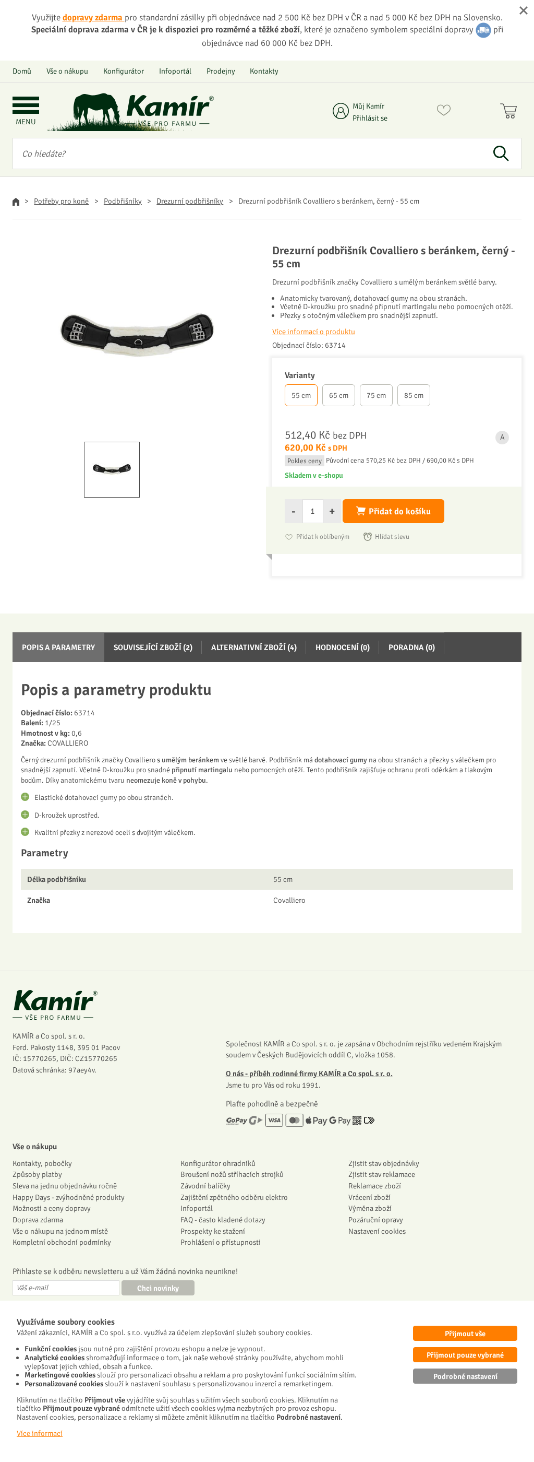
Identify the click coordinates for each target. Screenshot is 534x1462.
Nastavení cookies (377, 1231)
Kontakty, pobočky (42, 1163)
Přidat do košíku (400, 511)
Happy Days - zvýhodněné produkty (69, 1197)
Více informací (40, 1433)
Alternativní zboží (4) (254, 647)
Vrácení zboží (369, 1197)
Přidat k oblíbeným (322, 537)
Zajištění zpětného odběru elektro (234, 1197)
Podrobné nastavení (465, 1376)
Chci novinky (158, 1288)
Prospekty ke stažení (212, 1231)
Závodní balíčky (205, 1185)
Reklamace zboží (374, 1185)
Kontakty (264, 71)
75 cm (376, 395)
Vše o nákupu (67, 71)
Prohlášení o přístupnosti (220, 1242)
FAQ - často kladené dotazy (222, 1219)
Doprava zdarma (38, 1219)
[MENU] (26, 106)
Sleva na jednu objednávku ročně (65, 1185)
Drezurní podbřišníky (189, 201)
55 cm (301, 395)
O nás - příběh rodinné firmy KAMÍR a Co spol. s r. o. (309, 1073)
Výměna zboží (370, 1208)
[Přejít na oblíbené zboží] (444, 112)
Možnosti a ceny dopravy (52, 1208)
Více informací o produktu (313, 331)
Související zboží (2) (153, 647)
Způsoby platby (37, 1174)
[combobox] (247, 153)
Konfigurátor (123, 71)
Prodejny (221, 71)
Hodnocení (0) (342, 647)
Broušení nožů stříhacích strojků (232, 1174)
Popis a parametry (58, 647)
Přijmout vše (465, 1333)
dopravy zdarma (94, 17)
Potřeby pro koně (61, 201)
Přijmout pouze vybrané (465, 1355)
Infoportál (175, 71)
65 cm (338, 395)
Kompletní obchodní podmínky (62, 1242)
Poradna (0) (412, 647)
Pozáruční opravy (375, 1219)
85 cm (413, 395)
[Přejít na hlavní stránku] (169, 110)
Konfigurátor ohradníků (218, 1163)
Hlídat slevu (392, 537)
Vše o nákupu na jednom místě (60, 1231)
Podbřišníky (123, 201)
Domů (22, 71)
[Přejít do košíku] (510, 112)
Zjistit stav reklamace (381, 1174)
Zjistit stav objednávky (383, 1163)
